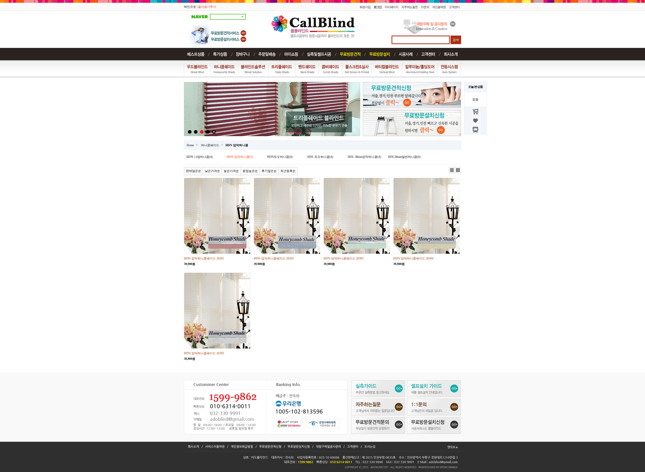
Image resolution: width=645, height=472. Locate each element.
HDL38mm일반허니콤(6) (404, 157)
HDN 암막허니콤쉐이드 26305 (204, 353)
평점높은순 (250, 171)
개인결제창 (439, 7)
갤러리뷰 (458, 170)
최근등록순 (288, 171)
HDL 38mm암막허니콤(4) (364, 157)
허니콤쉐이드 (210, 145)
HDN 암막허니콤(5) (240, 157)
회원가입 (365, 7)
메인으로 (190, 7)
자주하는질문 (409, 7)
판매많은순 (193, 171)
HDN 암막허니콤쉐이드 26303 (344, 258)
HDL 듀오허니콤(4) (320, 157)
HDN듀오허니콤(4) (280, 157)
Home (190, 145)
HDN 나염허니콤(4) (199, 157)
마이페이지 (391, 7)
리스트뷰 (452, 170)
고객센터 (454, 7)
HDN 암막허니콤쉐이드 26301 (204, 258)
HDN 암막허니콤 (236, 145)
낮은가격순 (212, 171)
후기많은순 (269, 171)
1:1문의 (425, 7)
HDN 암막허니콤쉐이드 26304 (413, 258)
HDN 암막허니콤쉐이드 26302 (274, 258)
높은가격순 (231, 171)
